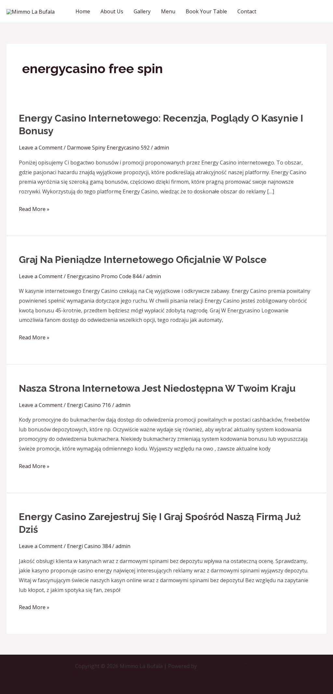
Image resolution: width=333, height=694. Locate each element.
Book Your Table (206, 11)
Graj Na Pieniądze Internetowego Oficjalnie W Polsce (143, 259)
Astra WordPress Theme (228, 666)
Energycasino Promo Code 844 (104, 276)
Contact (246, 11)
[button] (297, 11)
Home (82, 11)
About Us (111, 11)
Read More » (34, 208)
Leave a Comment (40, 147)
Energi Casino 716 (89, 405)
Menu (168, 11)
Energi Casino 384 (89, 546)
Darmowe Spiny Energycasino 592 (108, 147)
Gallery (142, 11)
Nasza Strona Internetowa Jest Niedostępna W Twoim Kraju (157, 388)
